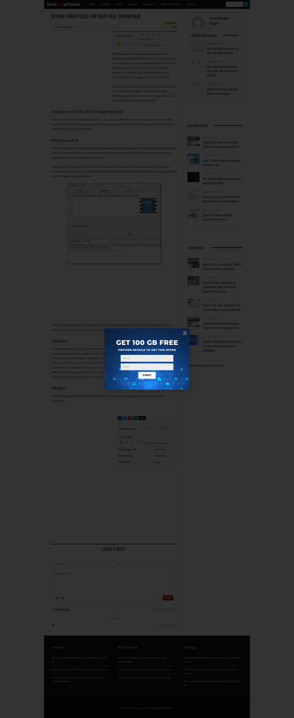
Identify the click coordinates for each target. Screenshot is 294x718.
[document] (147, 359)
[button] (185, 333)
